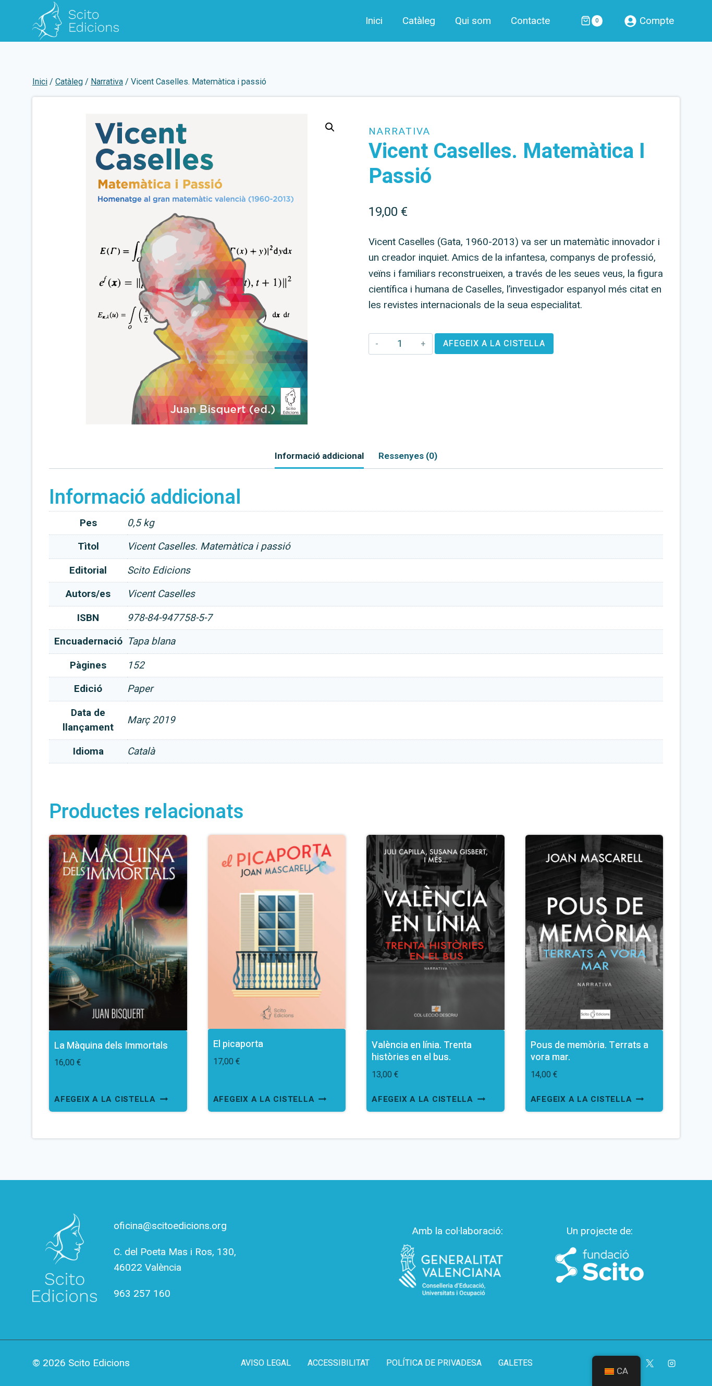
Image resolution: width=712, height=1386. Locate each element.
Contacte (530, 21)
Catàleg (418, 21)
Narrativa (400, 131)
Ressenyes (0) (407, 456)
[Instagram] (672, 1363)
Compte (657, 21)
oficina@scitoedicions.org (170, 1226)
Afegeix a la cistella (494, 343)
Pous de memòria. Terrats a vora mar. (589, 1051)
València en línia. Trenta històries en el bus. (422, 1051)
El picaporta (238, 1044)
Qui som (473, 21)
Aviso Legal (266, 1363)
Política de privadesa (434, 1363)
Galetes (515, 1363)
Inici (374, 21)
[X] (649, 1363)
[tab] (319, 456)
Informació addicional (319, 456)
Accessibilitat (339, 1363)
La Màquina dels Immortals (111, 1046)
